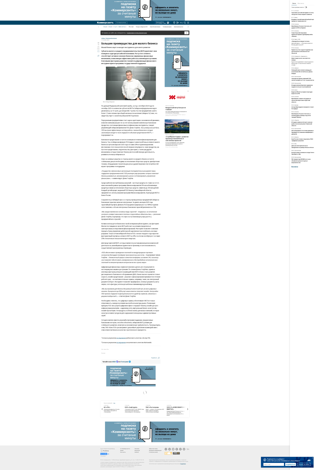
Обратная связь (153, 448)
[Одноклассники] (177, 449)
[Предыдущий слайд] (102, 409)
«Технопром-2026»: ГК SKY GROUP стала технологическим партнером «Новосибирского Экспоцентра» (113, 411)
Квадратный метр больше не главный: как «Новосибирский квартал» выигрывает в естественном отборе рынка (155, 413)
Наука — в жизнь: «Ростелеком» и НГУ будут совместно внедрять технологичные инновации (134, 411)
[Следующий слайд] (187, 409)
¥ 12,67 (115, 27)
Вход (181, 22)
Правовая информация (155, 450)
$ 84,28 (105, 27)
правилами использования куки (137, 33)
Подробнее (183, 463)
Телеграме (124, 362)
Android (137, 452)
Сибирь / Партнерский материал (109, 38)
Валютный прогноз (178, 27)
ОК (186, 33)
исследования (121, 338)
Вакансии (137, 450)
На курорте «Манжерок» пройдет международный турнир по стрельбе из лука (176, 411)
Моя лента (301, 3)
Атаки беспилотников (155, 27)
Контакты (123, 452)
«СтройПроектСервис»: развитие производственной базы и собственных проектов (177, 138)
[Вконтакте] (169, 449)
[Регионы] (174, 22)
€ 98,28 (110, 27)
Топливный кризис (167, 27)
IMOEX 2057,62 (121, 27)
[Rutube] (180, 449)
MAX (114, 362)
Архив (121, 450)
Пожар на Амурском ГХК (141, 27)
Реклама (137, 448)
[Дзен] (173, 449)
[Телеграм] (166, 449)
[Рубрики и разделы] (188, 22)
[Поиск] (185, 22)
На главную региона (121, 22)
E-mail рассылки (153, 452)
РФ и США (131, 27)
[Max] (184, 449)
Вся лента (294, 167)
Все (114, 403)
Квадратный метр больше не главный (175, 108)
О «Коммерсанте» (125, 448)
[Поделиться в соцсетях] (98, 56)
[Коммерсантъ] (105, 23)
